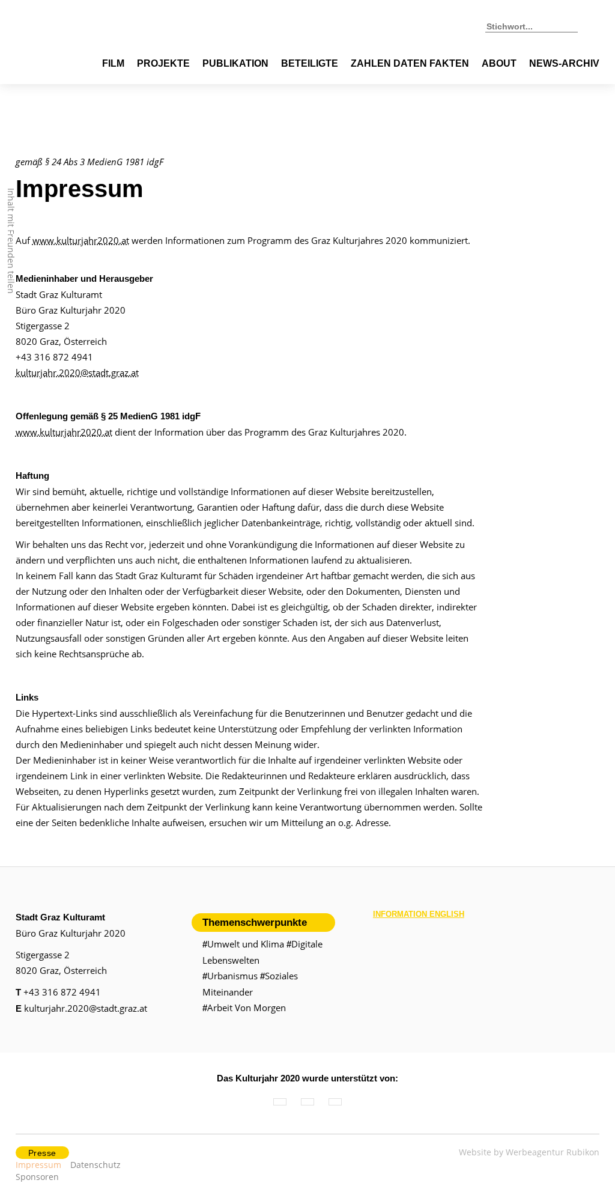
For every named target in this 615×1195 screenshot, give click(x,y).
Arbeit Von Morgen (244, 1008)
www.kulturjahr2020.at (80, 240)
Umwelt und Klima (243, 944)
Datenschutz (95, 1164)
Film (113, 63)
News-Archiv (564, 63)
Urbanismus (230, 976)
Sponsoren (37, 1176)
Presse (42, 1153)
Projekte (163, 63)
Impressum (38, 1164)
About (499, 63)
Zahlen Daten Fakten (410, 63)
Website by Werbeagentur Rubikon (529, 1152)
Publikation (235, 63)
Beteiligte (309, 63)
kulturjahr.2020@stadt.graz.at (77, 372)
